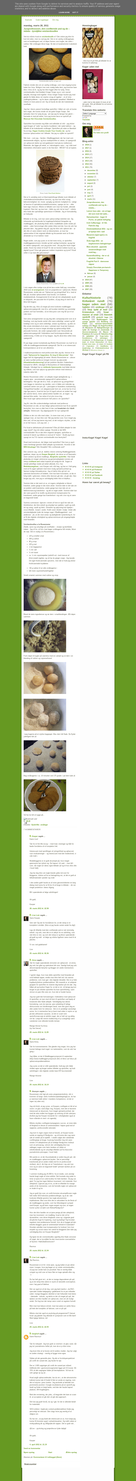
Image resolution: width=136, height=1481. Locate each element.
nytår (84, 330)
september (91, 180)
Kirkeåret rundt (93, 301)
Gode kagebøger (42, 20)
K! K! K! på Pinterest (93, 470)
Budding (104, 322)
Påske (84, 324)
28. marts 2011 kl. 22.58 (39, 908)
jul (111, 307)
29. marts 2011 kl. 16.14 (39, 1085)
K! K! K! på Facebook (93, 475)
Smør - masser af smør (97, 313)
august (90, 183)
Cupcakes (90, 346)
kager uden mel (93, 304)
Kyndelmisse (87, 338)
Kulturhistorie (91, 297)
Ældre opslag (71, 1452)
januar (90, 277)
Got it (75, 12)
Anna (34, 960)
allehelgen (104, 338)
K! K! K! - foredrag (92, 478)
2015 (87, 154)
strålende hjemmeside (52, 367)
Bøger (95, 326)
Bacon (105, 332)
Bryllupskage (99, 340)
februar (90, 273)
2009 (87, 283)
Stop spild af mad (97, 310)
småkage (44, 825)
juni (89, 190)
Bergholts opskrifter (58, 457)
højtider (86, 307)
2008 (87, 286)
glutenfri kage (102, 317)
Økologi (85, 350)
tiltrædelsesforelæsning (33, 362)
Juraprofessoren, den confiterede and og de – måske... (97, 205)
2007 (87, 289)
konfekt (109, 344)
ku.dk (62, 283)
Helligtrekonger (103, 328)
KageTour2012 (106, 326)
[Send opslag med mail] (50, 823)
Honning (85, 319)
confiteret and (34, 461)
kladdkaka (104, 346)
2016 (87, 151)
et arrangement (38, 290)
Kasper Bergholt (48, 454)
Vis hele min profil (101, 133)
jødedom (90, 336)
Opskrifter (35, 825)
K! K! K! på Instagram (94, 467)
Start (50, 1452)
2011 (87, 167)
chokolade (105, 330)
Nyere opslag (29, 1452)
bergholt (35, 1334)
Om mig (55, 20)
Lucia (95, 334)
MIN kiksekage (29, 447)
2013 (87, 161)
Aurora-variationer (89, 332)
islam (101, 344)
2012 (87, 164)
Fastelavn (86, 334)
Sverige (94, 330)
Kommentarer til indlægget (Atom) (47, 1457)
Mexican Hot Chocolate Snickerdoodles (40, 119)
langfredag (86, 348)
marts (89, 199)
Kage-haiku (104, 336)
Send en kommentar (32, 1448)
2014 (87, 158)
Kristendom (88, 312)
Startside (28, 20)
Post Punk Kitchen (54, 193)
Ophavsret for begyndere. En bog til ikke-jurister (48, 355)
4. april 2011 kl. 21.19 (38, 1445)
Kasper (35, 836)
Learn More (64, 12)
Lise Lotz (36, 915)
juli (88, 186)
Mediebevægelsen (31, 466)
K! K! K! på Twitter (92, 472)
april (89, 196)
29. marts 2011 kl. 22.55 (39, 1327)
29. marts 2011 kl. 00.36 (39, 953)
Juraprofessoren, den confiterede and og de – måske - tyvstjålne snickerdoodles (47, 30)
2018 (87, 145)
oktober (90, 177)
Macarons (89, 328)
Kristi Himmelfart (97, 342)
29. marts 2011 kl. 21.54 (39, 1251)
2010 (87, 280)
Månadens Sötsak (96, 350)
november (91, 174)
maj (89, 193)
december (91, 170)
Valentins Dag (106, 334)
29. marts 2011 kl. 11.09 (39, 1032)
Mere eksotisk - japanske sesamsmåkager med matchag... (97, 249)
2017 (87, 148)
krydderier (86, 340)
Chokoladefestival (102, 348)
